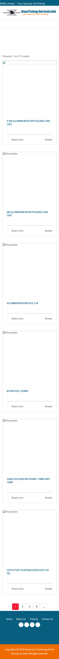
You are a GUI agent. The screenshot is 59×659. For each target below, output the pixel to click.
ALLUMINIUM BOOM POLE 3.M (22, 303)
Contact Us (47, 619)
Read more (17, 139)
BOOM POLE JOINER (17, 391)
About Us (21, 619)
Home (9, 619)
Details (48, 139)
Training (34, 619)
